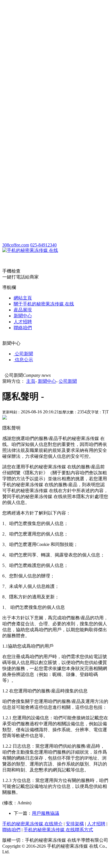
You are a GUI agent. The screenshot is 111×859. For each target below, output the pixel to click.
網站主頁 (23, 297)
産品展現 (23, 309)
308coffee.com (15, 245)
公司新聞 (68, 381)
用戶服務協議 (45, 813)
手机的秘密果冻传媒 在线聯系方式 (58, 829)
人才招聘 (23, 321)
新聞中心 (23, 315)
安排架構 (75, 823)
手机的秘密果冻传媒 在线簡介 (32, 823)
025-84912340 (43, 245)
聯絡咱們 (23, 327)
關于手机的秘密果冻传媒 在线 (44, 303)
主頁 (30, 381)
